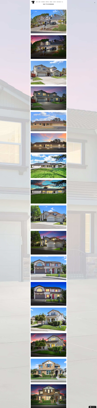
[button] (47, 2)
